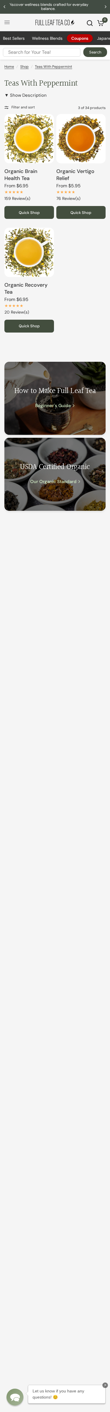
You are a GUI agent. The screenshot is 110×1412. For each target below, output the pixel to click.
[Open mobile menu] (7, 22)
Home (9, 66)
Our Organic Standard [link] (53, 482)
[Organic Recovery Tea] (29, 252)
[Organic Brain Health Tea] (29, 138)
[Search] (90, 23)
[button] (14, 1397)
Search (95, 52)
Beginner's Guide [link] (53, 406)
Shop (24, 66)
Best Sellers (14, 38)
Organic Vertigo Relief (75, 175)
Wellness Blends (47, 38)
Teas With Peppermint (53, 66)
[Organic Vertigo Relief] (81, 138)
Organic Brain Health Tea (20, 175)
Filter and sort (23, 107)
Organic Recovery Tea (26, 288)
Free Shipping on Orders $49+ (56, 6)
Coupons (79, 38)
